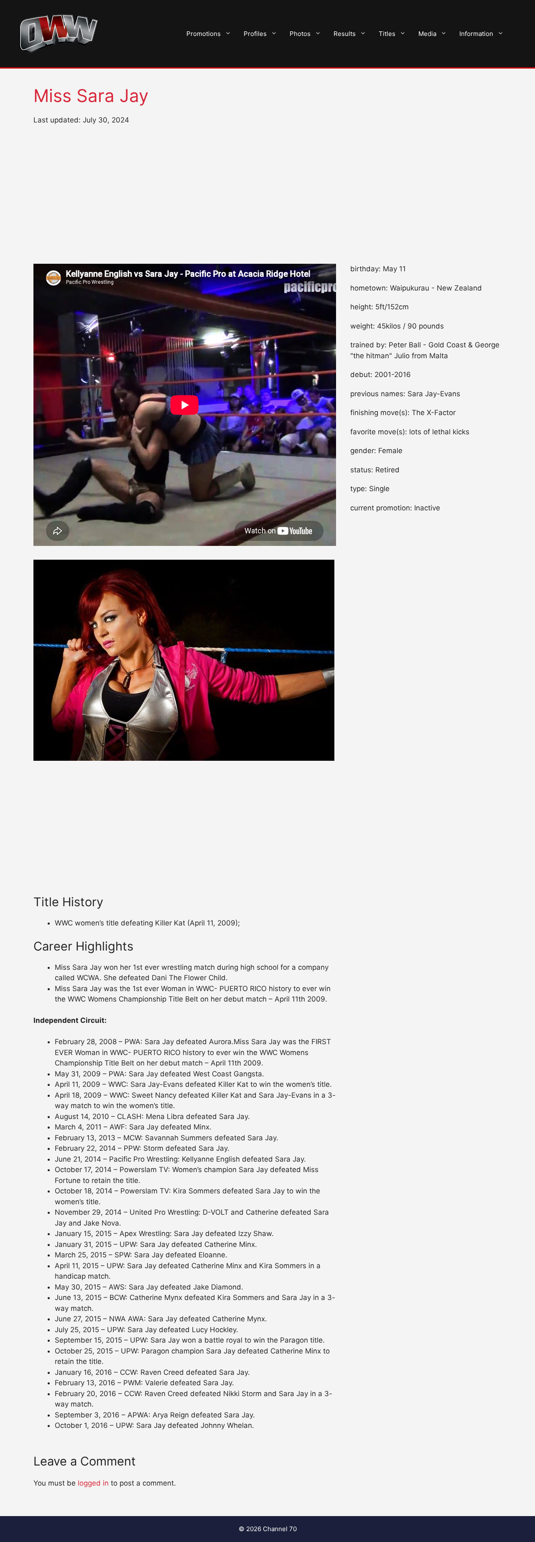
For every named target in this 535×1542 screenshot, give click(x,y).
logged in (93, 1483)
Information (476, 34)
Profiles (255, 34)
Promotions (203, 34)
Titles (387, 34)
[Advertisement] (267, 194)
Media (427, 34)
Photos (300, 34)
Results (345, 34)
